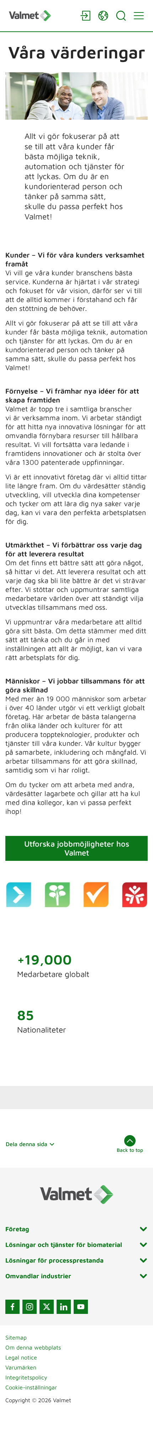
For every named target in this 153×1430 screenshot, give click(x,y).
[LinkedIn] (64, 1307)
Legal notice (21, 1357)
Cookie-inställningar (31, 1387)
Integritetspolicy (26, 1377)
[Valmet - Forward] (40, 15)
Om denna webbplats (33, 1347)
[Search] (121, 16)
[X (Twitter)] (46, 1307)
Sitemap (16, 1337)
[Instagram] (29, 1307)
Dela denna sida (26, 1144)
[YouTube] (81, 1307)
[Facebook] (12, 1307)
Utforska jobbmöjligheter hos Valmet (76, 848)
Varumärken (20, 1367)
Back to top (130, 1150)
